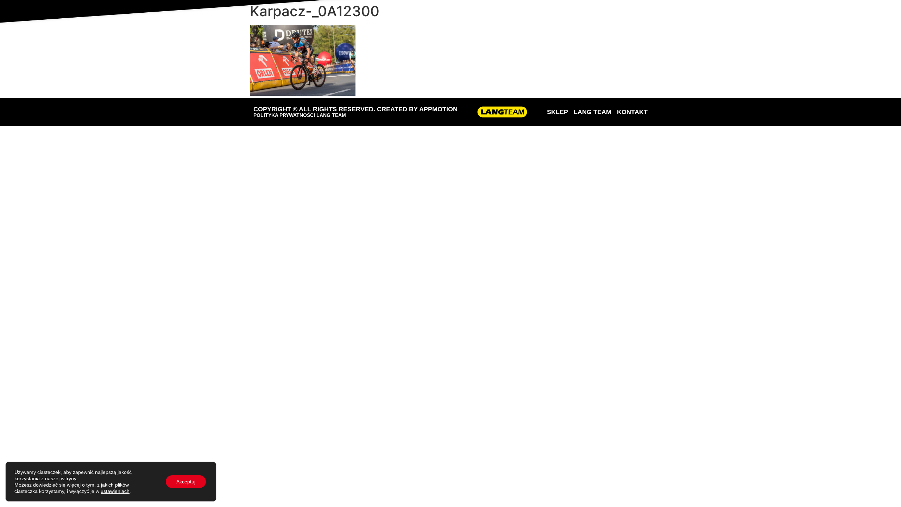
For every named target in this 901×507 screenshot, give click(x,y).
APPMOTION (438, 109)
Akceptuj (185, 481)
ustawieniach (115, 491)
